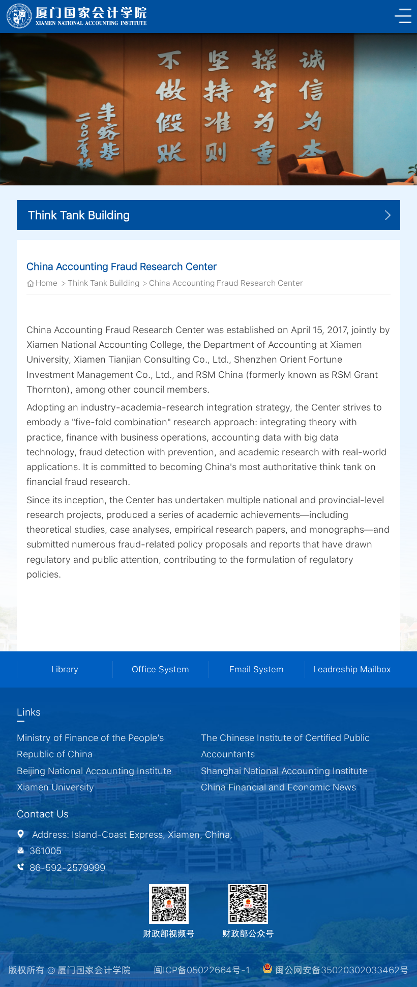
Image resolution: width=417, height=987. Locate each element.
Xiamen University (55, 787)
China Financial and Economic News (278, 787)
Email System (256, 669)
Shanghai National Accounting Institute (284, 770)
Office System (160, 669)
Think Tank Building (103, 283)
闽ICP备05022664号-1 (202, 970)
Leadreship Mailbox (352, 669)
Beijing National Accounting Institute (94, 770)
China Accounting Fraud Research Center (226, 283)
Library (64, 669)
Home (46, 283)
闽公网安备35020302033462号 (341, 970)
